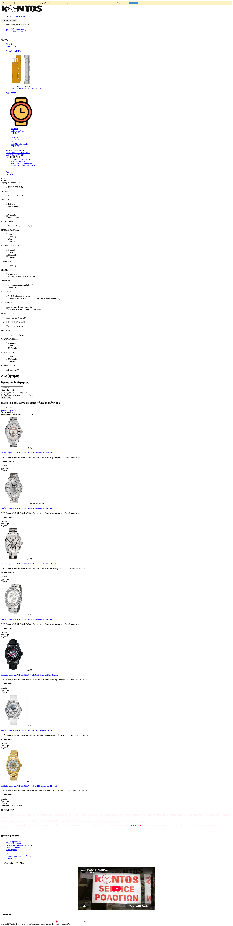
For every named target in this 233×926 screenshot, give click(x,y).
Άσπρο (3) (12, 343)
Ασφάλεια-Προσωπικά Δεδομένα (19, 845)
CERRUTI (15, 133)
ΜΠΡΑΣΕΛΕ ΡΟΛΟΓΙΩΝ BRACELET (26, 88)
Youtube (9, 854)
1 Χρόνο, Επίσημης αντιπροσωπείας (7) (23, 335)
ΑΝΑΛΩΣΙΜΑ (13, 51)
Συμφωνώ (133, 3)
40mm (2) (12, 234)
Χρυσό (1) (12, 257)
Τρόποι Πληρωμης (13, 843)
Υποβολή (82, 921)
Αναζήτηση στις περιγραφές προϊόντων (18, 395)
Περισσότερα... (123, 3)
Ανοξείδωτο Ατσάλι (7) (17, 318)
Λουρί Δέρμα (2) (14, 274)
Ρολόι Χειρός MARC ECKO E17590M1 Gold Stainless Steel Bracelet (29, 786)
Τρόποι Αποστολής (13, 841)
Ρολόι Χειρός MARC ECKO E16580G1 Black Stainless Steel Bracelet (29, 675)
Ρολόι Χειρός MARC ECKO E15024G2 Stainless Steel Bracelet (27, 619)
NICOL (14, 142)
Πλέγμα (4, 408)
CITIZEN (14, 135)
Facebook (10, 852)
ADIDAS (14, 129)
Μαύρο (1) (12, 255)
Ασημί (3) (12, 346)
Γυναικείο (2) (13, 217)
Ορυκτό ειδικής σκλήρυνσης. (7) (20, 226)
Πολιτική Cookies (13, 847)
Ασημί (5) (12, 357)
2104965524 (11, 858)
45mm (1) (12, 237)
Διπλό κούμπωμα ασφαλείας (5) (20, 285)
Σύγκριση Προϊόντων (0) (10, 410)
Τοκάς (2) (12, 288)
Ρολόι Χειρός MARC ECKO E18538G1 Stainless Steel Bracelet (27, 453)
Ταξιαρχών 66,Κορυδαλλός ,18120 (19, 856)
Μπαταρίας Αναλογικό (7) (18, 326)
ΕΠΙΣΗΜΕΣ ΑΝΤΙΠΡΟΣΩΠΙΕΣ (24, 166)
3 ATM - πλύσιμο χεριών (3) (19, 296)
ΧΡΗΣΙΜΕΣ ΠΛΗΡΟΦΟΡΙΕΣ (23, 164)
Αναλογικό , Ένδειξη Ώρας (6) (20, 307)
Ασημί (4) (12, 252)
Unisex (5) (12, 215)
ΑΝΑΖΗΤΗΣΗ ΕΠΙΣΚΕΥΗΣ (22, 159)
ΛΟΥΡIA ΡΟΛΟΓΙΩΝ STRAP (23, 86)
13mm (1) (12, 266)
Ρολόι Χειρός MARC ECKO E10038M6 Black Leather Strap (26, 730)
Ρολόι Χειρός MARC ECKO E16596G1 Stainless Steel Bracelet (27, 508)
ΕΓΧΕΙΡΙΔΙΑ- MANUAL (21, 161)
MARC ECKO (16, 140)
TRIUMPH (15, 146)
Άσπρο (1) (12, 250)
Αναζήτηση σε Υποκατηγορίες (15, 393)
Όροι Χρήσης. (11, 850)
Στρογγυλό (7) (13, 370)
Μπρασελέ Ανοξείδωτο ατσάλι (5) (21, 277)
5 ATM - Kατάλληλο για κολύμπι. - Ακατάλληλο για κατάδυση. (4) (34, 298)
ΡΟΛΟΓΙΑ (11, 93)
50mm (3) (12, 242)
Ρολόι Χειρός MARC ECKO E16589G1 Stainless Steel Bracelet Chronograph (33, 564)
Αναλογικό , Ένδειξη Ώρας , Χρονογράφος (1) (26, 309)
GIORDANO (16, 137)
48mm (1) (12, 239)
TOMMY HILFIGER (19, 144)
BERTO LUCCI (17, 131)
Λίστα (10, 408)
